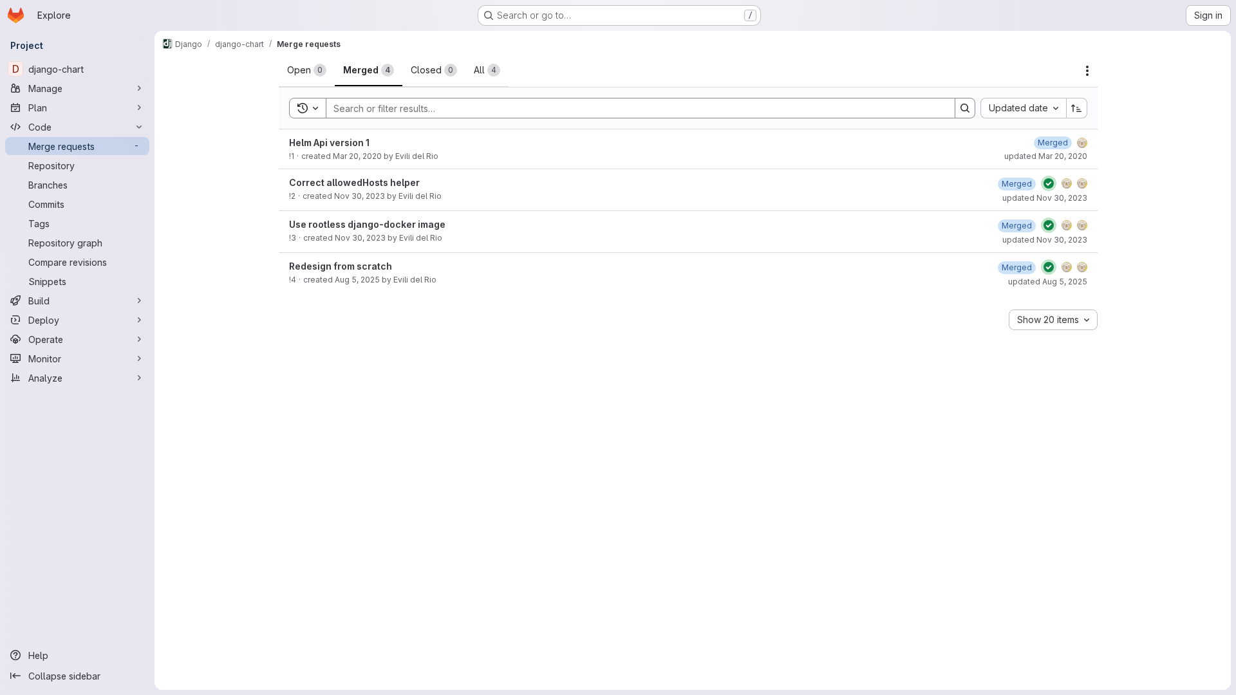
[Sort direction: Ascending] (1077, 108)
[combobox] (1023, 108)
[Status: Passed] (1048, 183)
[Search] (965, 108)
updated (1045, 156)
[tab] (307, 70)
